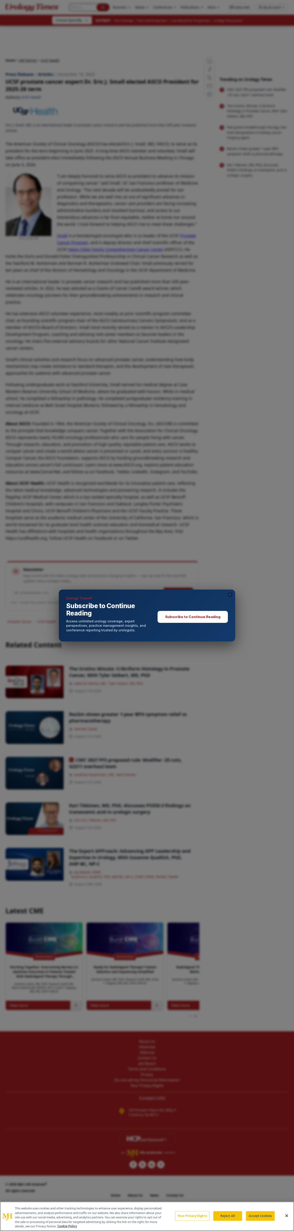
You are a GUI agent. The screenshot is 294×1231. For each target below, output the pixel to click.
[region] (147, 1216)
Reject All (227, 1216)
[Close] (287, 1216)
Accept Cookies (260, 1216)
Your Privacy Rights (192, 1216)
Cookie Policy (67, 1226)
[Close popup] (230, 594)
